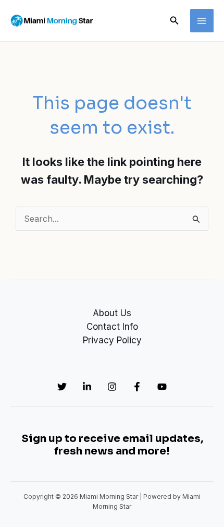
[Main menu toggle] (202, 21)
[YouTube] (162, 386)
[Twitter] (62, 386)
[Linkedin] (87, 386)
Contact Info (112, 326)
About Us (112, 313)
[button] (174, 20)
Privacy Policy (112, 340)
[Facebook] (137, 386)
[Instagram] (112, 386)
